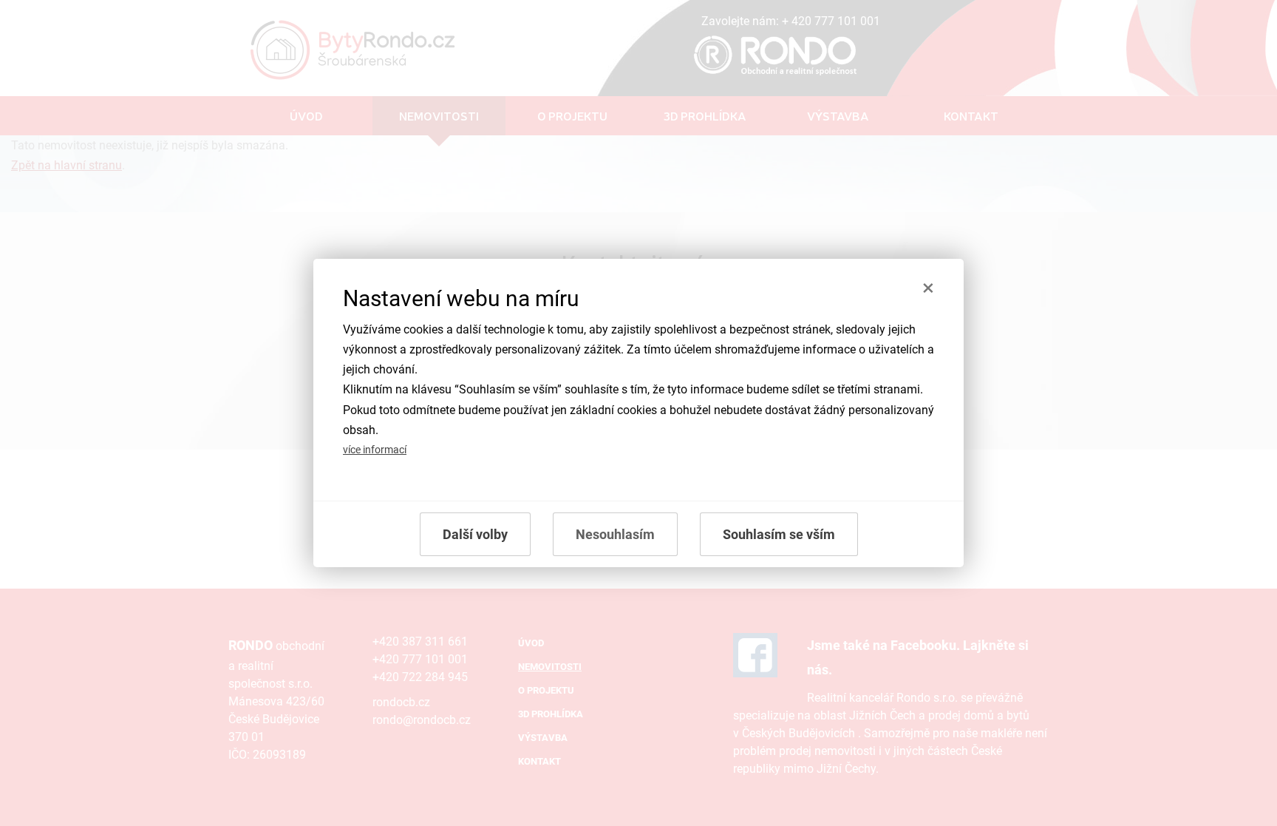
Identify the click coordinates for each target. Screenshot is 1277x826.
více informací (374, 450)
